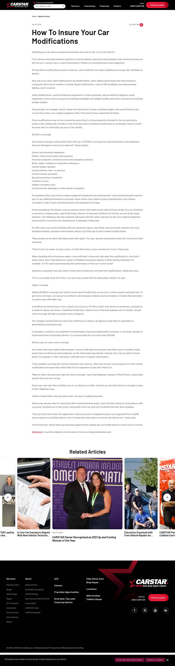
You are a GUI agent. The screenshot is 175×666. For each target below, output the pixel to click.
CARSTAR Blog (31, 594)
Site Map (80, 648)
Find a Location (157, 5)
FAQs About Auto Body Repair (95, 580)
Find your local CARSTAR (44, 2)
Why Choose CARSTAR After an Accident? (37, 600)
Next (167, 497)
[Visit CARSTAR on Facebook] (134, 610)
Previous (8, 497)
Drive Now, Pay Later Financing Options (64, 600)
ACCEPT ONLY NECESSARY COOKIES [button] (129, 660)
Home (34, 16)
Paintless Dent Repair (12, 587)
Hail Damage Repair (11, 596)
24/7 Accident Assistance (12, 605)
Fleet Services (12, 612)
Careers (117, 6)
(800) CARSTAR (137, 5)
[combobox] (35, 6)
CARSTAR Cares (32, 608)
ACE (56, 578)
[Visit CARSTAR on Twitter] (145, 610)
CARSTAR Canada (32, 612)
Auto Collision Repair (12, 619)
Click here (37, 431)
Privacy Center (55, 648)
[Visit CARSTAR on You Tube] (155, 610)
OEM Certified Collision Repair (94, 597)
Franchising (89, 6)
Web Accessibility (69, 648)
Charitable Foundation (34, 589)
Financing (104, 6)
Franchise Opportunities (66, 592)
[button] (168, 660)
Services (75, 6)
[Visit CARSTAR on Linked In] (166, 610)
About (28, 578)
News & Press (44, 16)
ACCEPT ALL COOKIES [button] (155, 660)
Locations (91, 589)
